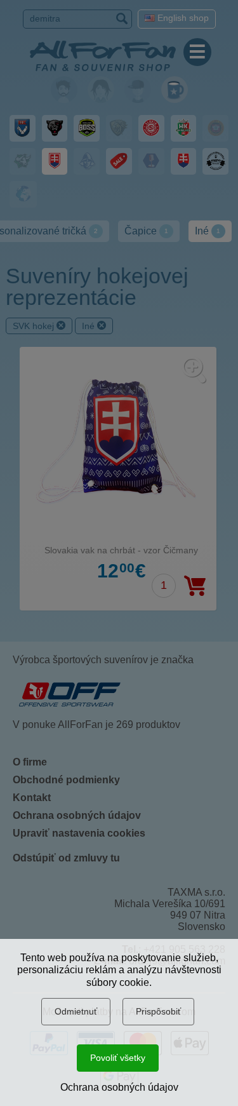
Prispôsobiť (158, 1011)
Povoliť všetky (117, 1058)
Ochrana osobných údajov (119, 1087)
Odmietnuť (76, 1011)
